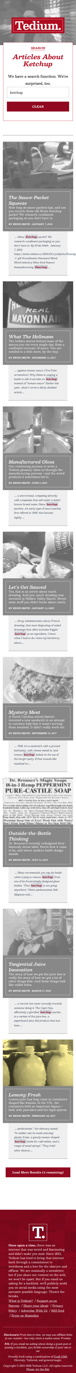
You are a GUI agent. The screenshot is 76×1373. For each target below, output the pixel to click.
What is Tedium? (20, 1300)
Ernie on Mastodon (25, 1315)
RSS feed (57, 1310)
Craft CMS (60, 1356)
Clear (38, 106)
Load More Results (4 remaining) (38, 1172)
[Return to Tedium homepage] (38, 25)
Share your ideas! (35, 1305)
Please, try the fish (37, 1369)
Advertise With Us (34, 1310)
